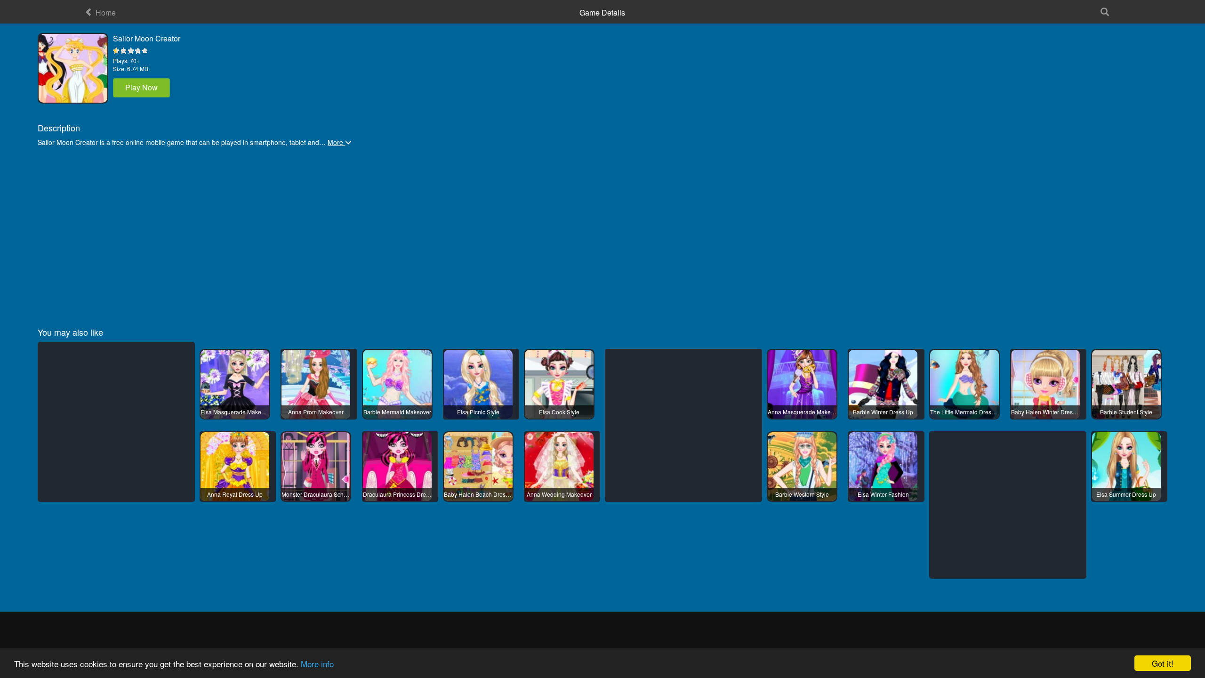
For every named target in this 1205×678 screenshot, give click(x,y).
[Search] (1104, 12)
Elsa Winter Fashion (883, 494)
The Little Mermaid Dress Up (964, 412)
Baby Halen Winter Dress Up (1045, 412)
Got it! (1162, 663)
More (336, 142)
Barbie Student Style (1126, 412)
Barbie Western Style (802, 494)
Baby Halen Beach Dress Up (478, 494)
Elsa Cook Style (559, 412)
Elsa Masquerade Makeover (235, 412)
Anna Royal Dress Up (235, 494)
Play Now (141, 87)
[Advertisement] (320, 233)
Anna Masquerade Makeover (802, 412)
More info (317, 664)
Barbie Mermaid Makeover (397, 412)
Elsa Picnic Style (478, 412)
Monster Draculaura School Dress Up (315, 494)
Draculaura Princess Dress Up (397, 494)
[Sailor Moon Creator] (73, 68)
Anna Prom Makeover (316, 412)
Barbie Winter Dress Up (883, 412)
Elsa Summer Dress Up (1126, 494)
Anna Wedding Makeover (559, 494)
